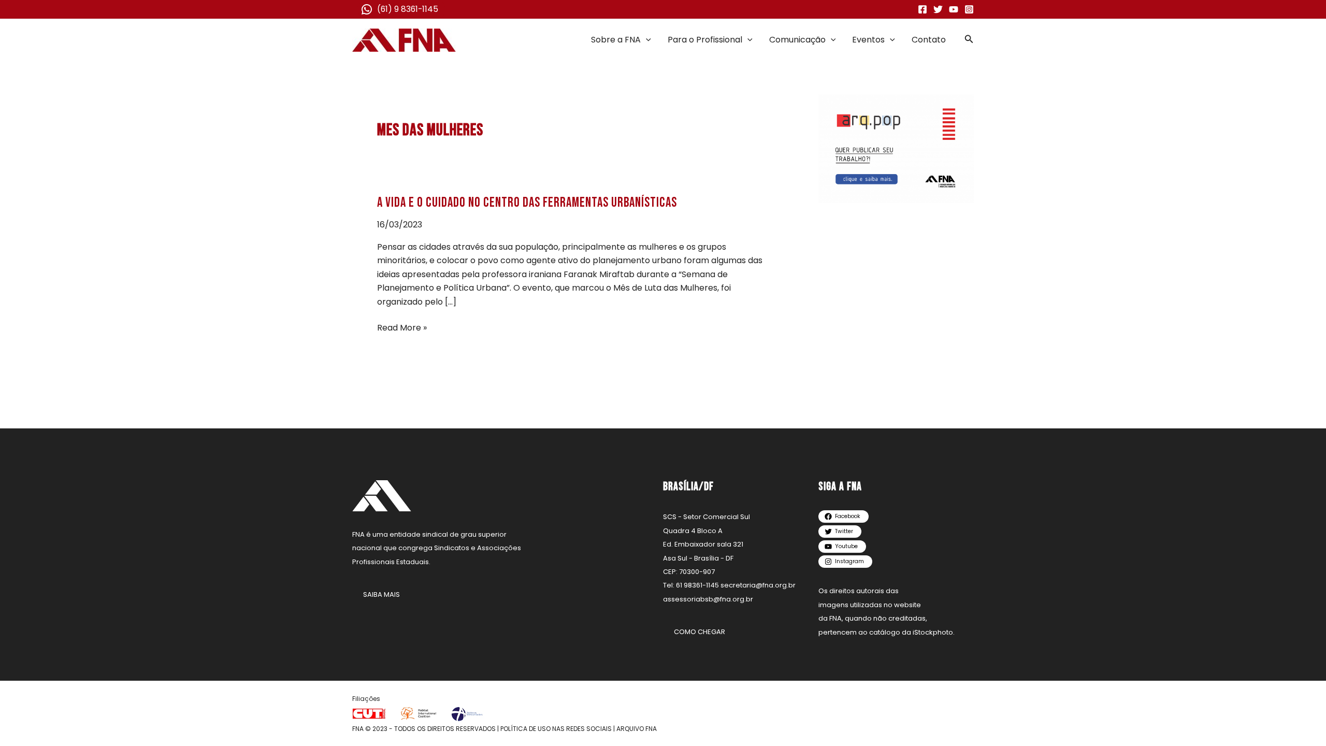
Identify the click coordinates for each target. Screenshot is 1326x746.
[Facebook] (922, 9)
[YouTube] (953, 9)
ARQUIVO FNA (636, 728)
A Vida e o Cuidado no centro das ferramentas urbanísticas (527, 203)
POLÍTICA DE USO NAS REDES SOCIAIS (556, 728)
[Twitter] (938, 9)
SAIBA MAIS (381, 594)
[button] (646, 40)
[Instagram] (969, 9)
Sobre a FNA (616, 40)
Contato (929, 40)
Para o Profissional (705, 40)
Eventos (868, 40)
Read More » (402, 327)
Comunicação (797, 40)
